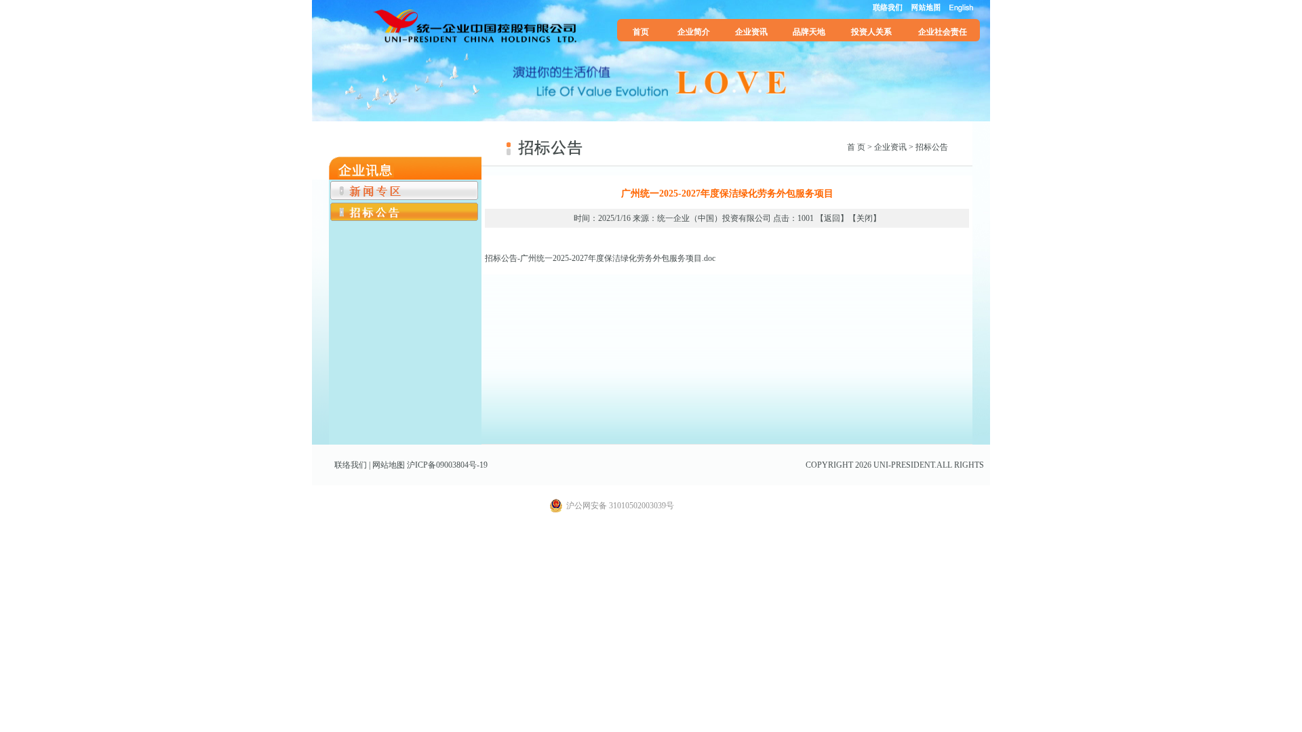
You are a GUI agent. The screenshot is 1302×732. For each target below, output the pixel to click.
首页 (641, 32)
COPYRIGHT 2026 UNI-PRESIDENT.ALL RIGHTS (895, 465)
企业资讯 (751, 32)
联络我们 (350, 465)
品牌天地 (809, 32)
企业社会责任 (942, 32)
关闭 (864, 218)
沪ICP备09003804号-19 (447, 465)
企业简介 (693, 32)
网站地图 (388, 465)
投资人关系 (871, 32)
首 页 (856, 147)
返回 (832, 218)
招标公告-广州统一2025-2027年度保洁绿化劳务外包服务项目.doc (600, 258)
